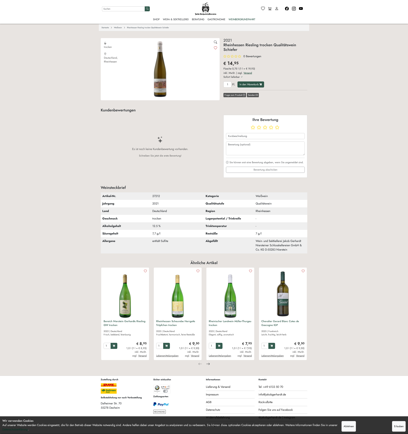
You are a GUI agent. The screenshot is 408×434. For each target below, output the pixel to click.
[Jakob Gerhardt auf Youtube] (301, 9)
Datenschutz (213, 410)
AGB (208, 402)
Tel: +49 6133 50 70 (271, 387)
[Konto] (277, 9)
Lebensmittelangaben (167, 355)
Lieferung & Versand (218, 387)
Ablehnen (349, 426)
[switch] (165, 391)
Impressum (212, 394)
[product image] (125, 294)
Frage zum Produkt (234, 95)
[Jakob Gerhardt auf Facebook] (287, 9)
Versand (248, 73)
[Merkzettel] (263, 9)
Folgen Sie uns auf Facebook (276, 410)
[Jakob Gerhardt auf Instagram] (294, 9)
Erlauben (399, 426)
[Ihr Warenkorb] (270, 8)
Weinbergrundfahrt (242, 19)
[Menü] (169, 387)
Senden (252, 95)
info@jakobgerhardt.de (272, 394)
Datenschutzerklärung (15, 429)
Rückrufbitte (266, 402)
